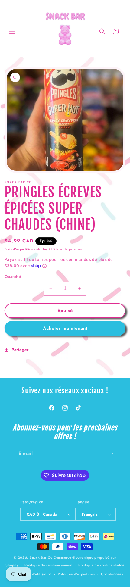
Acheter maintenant (65, 328)
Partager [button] (20, 350)
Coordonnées (112, 574)
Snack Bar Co (41, 557)
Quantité (13, 276)
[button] (12, 31)
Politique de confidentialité (101, 565)
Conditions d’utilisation (32, 574)
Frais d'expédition (19, 249)
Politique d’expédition (76, 574)
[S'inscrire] (111, 454)
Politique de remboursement (48, 565)
